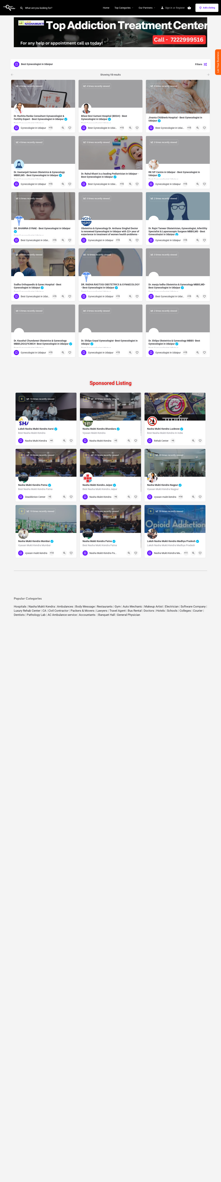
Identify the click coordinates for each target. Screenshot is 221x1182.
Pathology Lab (36, 614)
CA (44, 610)
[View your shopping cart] (189, 8)
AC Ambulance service (62, 614)
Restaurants (105, 606)
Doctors (149, 610)
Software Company (193, 606)
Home (106, 7)
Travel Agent (117, 610)
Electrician (172, 606)
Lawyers (102, 610)
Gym (118, 606)
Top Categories (122, 7)
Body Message (85, 606)
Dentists (19, 614)
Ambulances (65, 606)
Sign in (168, 7)
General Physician (128, 614)
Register (180, 7)
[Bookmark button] (70, 128)
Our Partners (145, 7)
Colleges (185, 610)
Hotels (160, 610)
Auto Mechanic (132, 606)
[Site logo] (10, 7)
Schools (172, 610)
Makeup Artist (153, 606)
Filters (198, 64)
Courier (198, 610)
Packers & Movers (82, 610)
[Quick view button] (63, 128)
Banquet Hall (106, 614)
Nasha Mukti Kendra (41, 606)
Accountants (88, 614)
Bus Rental (135, 610)
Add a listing (209, 7)
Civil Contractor (58, 610)
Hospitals (20, 606)
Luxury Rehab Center (27, 610)
